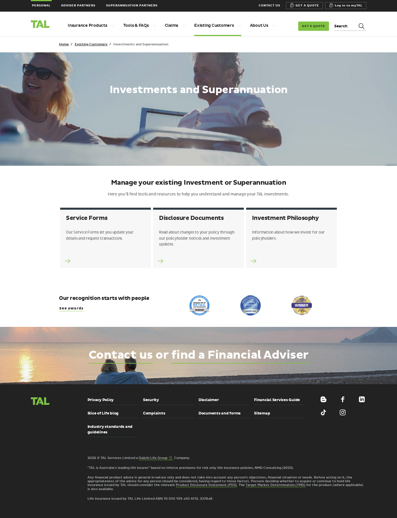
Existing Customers (214, 25)
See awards (71, 308)
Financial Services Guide (277, 400)
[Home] (43, 25)
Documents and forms (220, 413)
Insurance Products (87, 25)
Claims (171, 25)
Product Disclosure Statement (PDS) (206, 485)
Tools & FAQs (136, 25)
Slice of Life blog (103, 413)
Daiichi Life (156, 458)
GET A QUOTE (307, 5)
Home (64, 44)
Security (151, 400)
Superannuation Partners (132, 5)
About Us (259, 25)
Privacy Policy (100, 400)
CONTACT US (269, 5)
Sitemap (262, 413)
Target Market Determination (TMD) (275, 485)
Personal (41, 5)
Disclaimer (209, 400)
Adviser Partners (78, 5)
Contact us (121, 355)
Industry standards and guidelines (110, 429)
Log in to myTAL (349, 5)
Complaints (154, 413)
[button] (45, 426)
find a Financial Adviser (240, 355)
